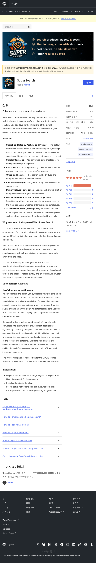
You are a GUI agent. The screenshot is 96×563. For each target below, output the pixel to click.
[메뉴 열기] (92, 4)
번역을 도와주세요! (68, 18)
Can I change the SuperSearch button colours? (24, 456)
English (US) (89, 138)
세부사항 (9, 95)
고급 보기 (70, 161)
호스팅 (5, 507)
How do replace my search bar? (17, 440)
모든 (92, 207)
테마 (28, 503)
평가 (21, 95)
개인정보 (6, 512)
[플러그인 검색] (29, 26)
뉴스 (4, 503)
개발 (31, 95)
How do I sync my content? (15, 433)
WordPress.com (11, 520)
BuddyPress (9, 533)
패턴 (28, 512)
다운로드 (88, 83)
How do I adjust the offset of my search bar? (23, 448)
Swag (76, 512)
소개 (4, 498)
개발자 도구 (54, 507)
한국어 (11, 544)
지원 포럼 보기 (73, 231)
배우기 (52, 498)
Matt (6, 524)
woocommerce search (85, 149)
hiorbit (27, 85)
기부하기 (78, 507)
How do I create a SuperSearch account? (21, 417)
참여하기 (77, 498)
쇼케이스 (30, 498)
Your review (71, 207)
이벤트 (76, 503)
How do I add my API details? (16, 425)
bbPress (7, 529)
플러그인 (30, 507)
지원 (92, 95)
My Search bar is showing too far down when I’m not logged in (17, 407)
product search (86, 144)
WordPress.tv (56, 512)
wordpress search (85, 154)
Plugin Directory (9, 11)
